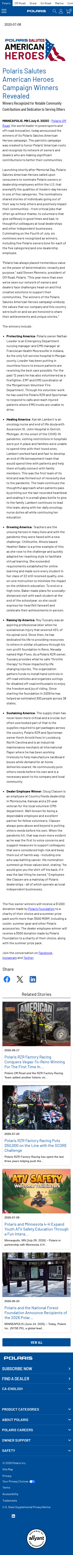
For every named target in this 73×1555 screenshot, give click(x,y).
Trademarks (9, 1500)
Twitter (28, 958)
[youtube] (4, 1516)
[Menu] (4, 11)
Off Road (20, 3)
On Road (46, 3)
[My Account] (61, 11)
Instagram (9, 958)
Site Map (7, 1469)
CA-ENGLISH (12, 1388)
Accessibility (10, 1494)
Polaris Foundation (41, 909)
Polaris (6, 3)
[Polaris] (37, 11)
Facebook (45, 953)
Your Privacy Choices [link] (15, 1481)
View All (36, 1342)
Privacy (6, 1476)
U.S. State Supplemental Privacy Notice (26, 1507)
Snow (33, 3)
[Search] (54, 11)
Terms (6, 1487)
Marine (59, 3)
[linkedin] (13, 1516)
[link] (36, 1409)
